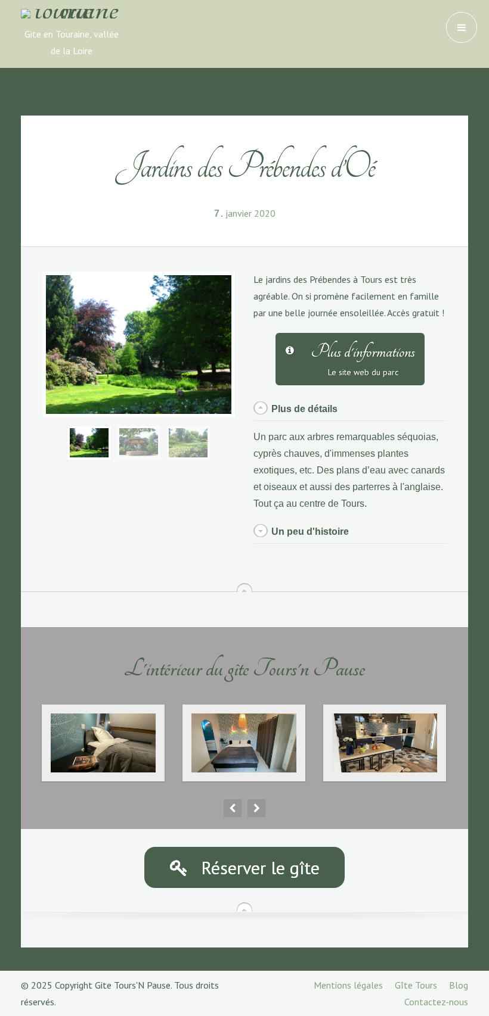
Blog (458, 985)
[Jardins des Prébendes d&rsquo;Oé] (89, 441)
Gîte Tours (416, 985)
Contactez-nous (436, 1002)
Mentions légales (348, 985)
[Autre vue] (138, 441)
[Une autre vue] (188, 441)
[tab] (350, 409)
